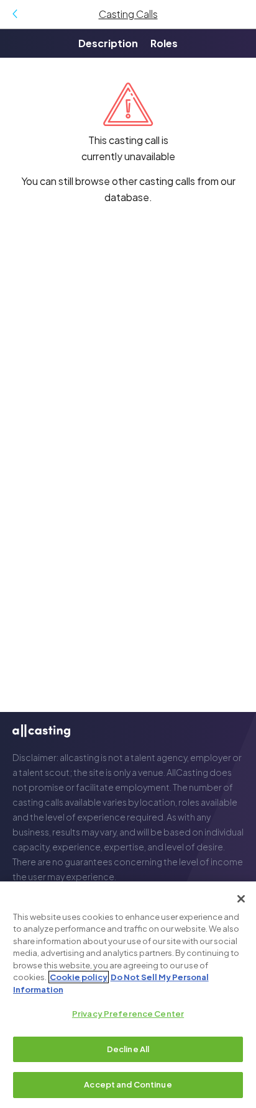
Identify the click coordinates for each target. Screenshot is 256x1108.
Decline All (128, 1049)
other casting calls (153, 180)
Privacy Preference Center (128, 1014)
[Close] (241, 898)
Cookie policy (78, 977)
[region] (128, 994)
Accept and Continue (127, 1084)
